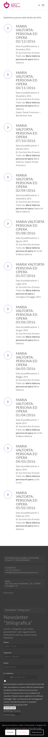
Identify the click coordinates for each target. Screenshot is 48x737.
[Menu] (43, 5)
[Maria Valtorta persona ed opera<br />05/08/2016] (8, 223)
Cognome (8, 652)
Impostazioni (37, 732)
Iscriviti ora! (10, 708)
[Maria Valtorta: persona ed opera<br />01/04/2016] (8, 402)
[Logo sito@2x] (20, 5)
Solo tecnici (22, 732)
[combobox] (8, 677)
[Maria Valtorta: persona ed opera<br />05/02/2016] (8, 495)
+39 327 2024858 (12, 570)
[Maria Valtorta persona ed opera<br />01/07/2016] (8, 266)
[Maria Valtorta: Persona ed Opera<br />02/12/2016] (8, 28)
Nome (7, 642)
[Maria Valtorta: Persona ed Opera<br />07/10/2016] (8, 127)
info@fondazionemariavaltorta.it (21, 572)
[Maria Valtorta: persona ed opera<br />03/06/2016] (8, 309)
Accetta (10, 732)
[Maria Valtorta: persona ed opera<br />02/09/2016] (8, 177)
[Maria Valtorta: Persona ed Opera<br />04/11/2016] (8, 74)
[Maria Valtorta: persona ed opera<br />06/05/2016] (8, 355)
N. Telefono (8, 673)
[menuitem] (38, 5)
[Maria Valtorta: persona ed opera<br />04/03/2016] (8, 448)
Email (6, 663)
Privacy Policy (8, 593)
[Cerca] (38, 5)
